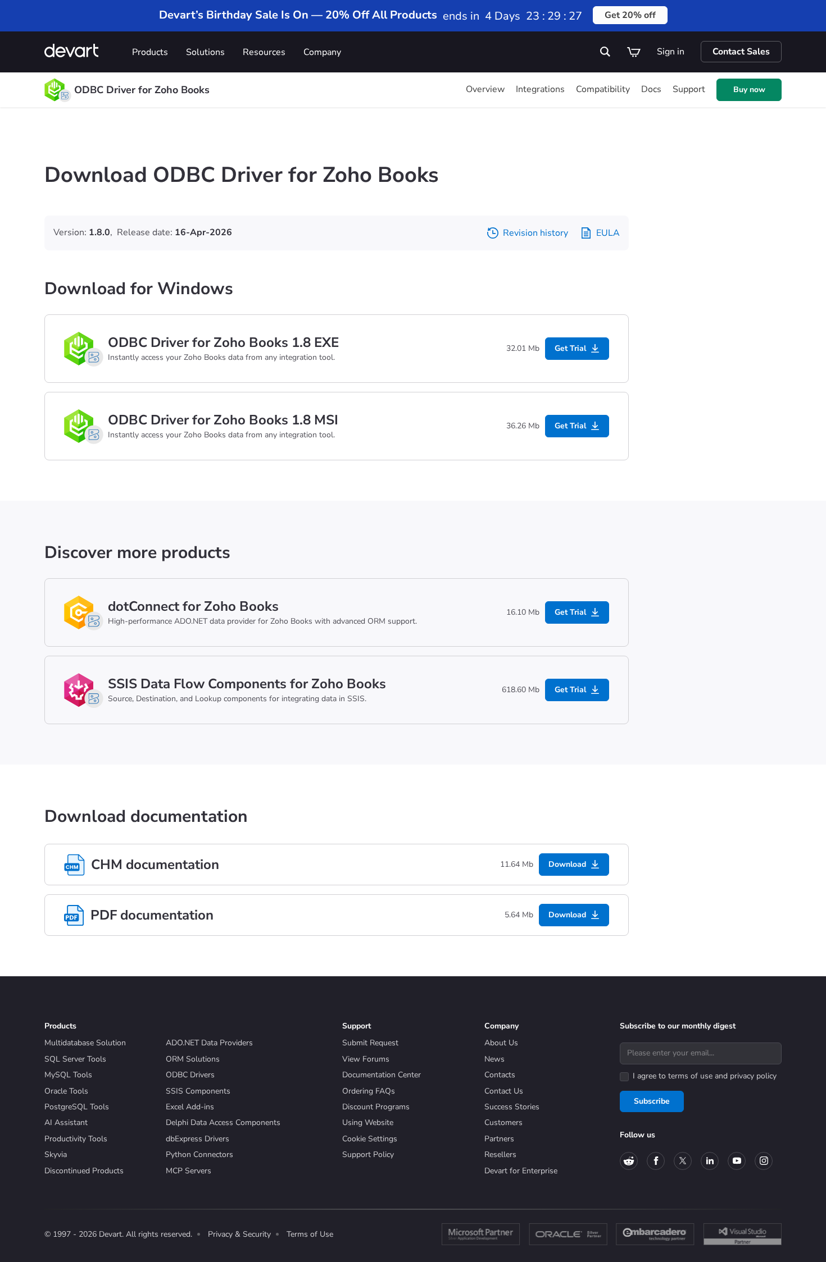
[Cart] (634, 51)
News (494, 1059)
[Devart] (83, 51)
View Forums (365, 1059)
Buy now (749, 89)
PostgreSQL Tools (76, 1106)
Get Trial (570, 348)
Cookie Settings (369, 1138)
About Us (501, 1042)
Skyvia (55, 1154)
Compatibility (603, 89)
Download (567, 864)
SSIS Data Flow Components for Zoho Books (247, 684)
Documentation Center (381, 1074)
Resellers (500, 1154)
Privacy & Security (239, 1234)
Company (322, 52)
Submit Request (370, 1042)
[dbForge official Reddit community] (629, 1161)
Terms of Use (310, 1234)
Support (689, 89)
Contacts (499, 1074)
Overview (485, 89)
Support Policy (368, 1154)
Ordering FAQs (368, 1091)
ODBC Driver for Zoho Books (142, 90)
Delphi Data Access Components (223, 1122)
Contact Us (503, 1091)
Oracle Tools (66, 1091)
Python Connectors (199, 1154)
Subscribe (652, 1101)
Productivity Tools (75, 1138)
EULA (608, 233)
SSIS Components (198, 1091)
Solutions (205, 52)
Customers (503, 1122)
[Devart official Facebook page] (656, 1161)
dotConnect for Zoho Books (193, 606)
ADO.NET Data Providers (209, 1042)
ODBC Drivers (190, 1074)
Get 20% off (630, 15)
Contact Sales (741, 51)
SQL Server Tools (75, 1059)
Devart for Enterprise (520, 1170)
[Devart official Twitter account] (683, 1161)
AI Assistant (66, 1122)
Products (150, 52)
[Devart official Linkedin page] (710, 1161)
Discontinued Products (84, 1170)
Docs (651, 89)
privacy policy (753, 1076)
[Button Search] (606, 51)
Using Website (367, 1122)
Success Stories (511, 1106)
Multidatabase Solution (85, 1042)
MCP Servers (188, 1170)
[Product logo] (54, 90)
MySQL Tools (68, 1074)
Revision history (535, 233)
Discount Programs (376, 1106)
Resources (264, 52)
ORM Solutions (193, 1059)
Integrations (540, 89)
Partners (499, 1138)
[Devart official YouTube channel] (737, 1161)
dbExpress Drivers (197, 1138)
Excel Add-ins (190, 1106)
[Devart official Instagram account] (764, 1161)
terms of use (690, 1076)
